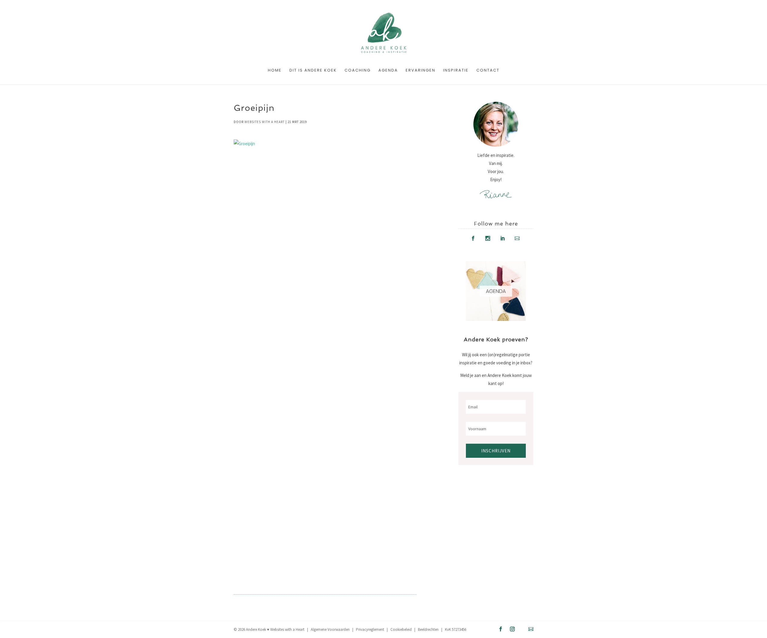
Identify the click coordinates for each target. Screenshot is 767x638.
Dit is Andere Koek (313, 70)
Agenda (388, 70)
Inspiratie (456, 70)
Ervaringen (420, 70)
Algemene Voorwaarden (330, 629)
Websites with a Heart (264, 122)
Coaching (358, 70)
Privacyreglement (370, 629)
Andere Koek (256, 629)
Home (275, 70)
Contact (487, 70)
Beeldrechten (428, 629)
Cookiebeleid (401, 629)
